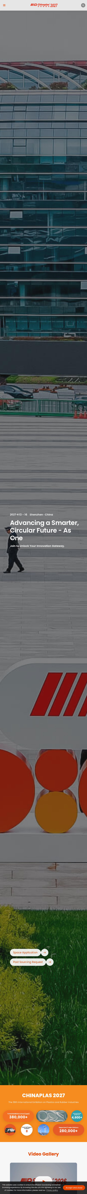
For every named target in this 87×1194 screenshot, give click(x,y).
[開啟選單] (4, 5)
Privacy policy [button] (52, 1190)
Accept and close (74, 1187)
